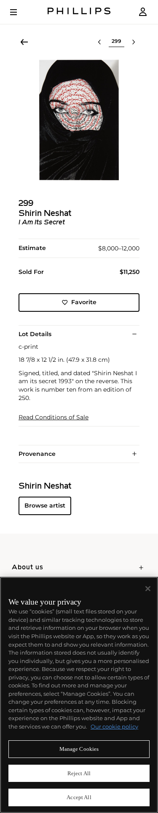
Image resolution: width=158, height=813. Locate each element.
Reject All (79, 773)
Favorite (83, 302)
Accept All (79, 797)
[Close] (148, 588)
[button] (79, 120)
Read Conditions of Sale (53, 417)
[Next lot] (133, 42)
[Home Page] (79, 12)
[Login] (143, 12)
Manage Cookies (79, 749)
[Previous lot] (99, 42)
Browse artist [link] (44, 505)
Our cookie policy (114, 726)
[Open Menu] (19, 12)
